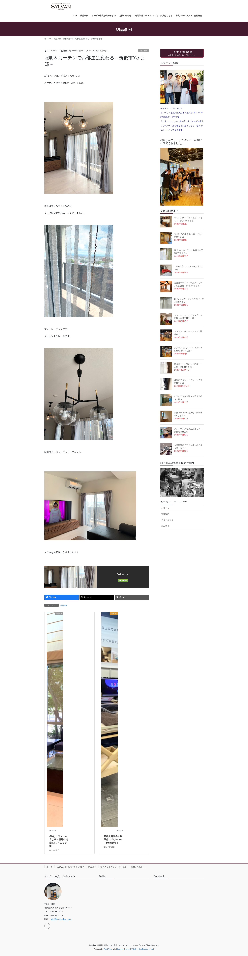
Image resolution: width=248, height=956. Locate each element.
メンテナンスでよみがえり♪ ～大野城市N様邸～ (189, 430)
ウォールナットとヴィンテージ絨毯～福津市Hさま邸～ (188, 316)
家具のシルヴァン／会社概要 (113, 866)
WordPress (108, 949)
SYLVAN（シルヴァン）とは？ (70, 866)
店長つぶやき (167, 520)
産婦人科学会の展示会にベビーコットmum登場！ (113, 839)
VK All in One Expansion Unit (142, 949)
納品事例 (143, 50)
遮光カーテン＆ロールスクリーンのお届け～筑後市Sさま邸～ (188, 284)
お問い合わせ (137, 866)
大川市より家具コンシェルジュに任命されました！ (188, 349)
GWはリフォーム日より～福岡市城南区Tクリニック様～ (58, 840)
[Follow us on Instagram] (47, 926)
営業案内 (165, 513)
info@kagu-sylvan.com (61, 919)
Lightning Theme (122, 949)
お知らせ (165, 507)
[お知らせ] (109, 719)
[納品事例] (55, 719)
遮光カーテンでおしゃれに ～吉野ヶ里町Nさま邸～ (188, 365)
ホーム (49, 866)
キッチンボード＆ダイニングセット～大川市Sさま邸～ (188, 219)
